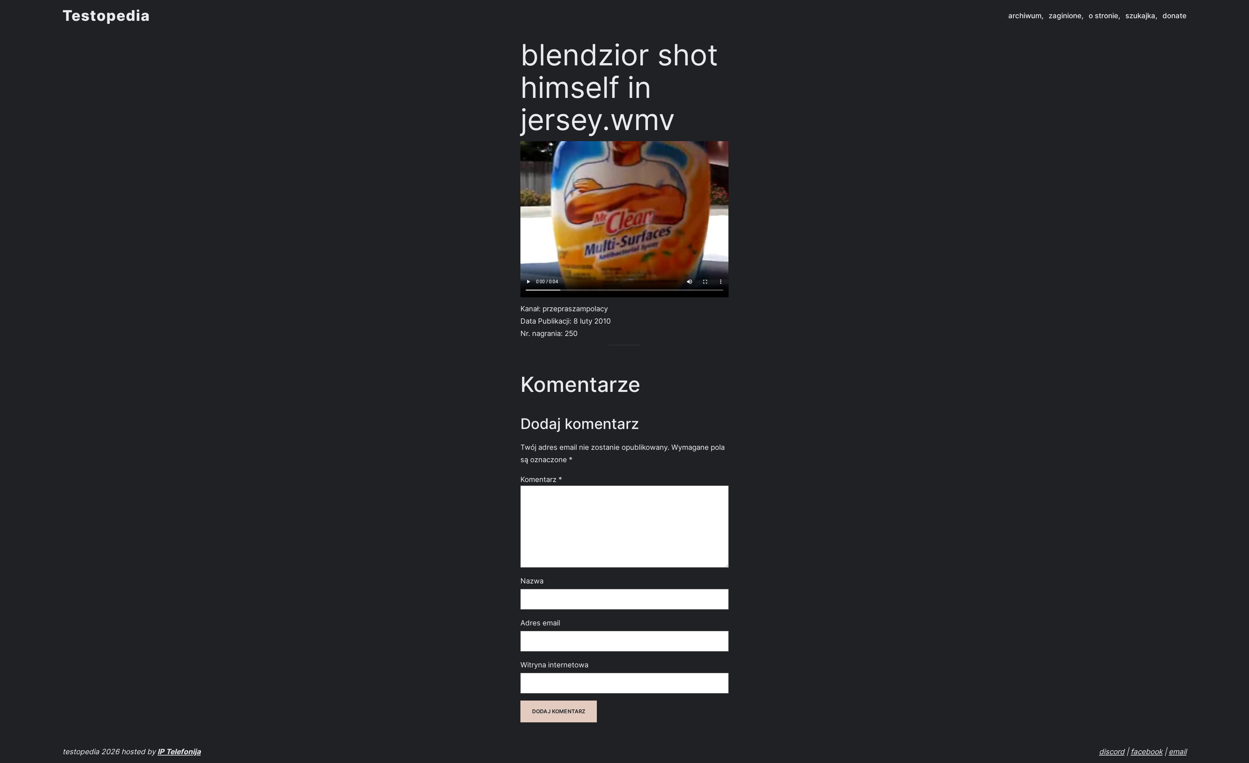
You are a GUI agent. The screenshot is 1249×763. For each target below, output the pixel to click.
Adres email (540, 622)
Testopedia (106, 15)
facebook (1146, 751)
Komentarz (541, 479)
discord (1111, 751)
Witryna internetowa (554, 664)
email (1178, 751)
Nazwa (532, 580)
